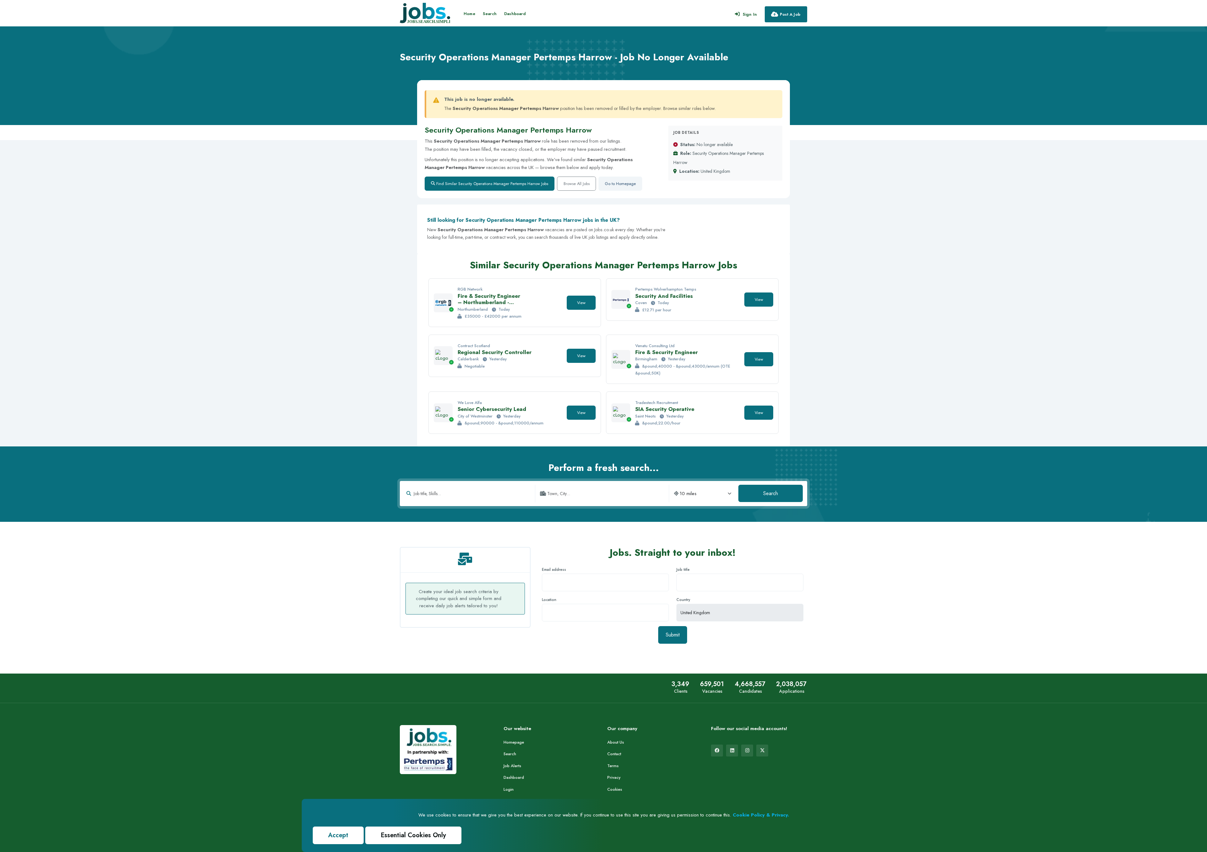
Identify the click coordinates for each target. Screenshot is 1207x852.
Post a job (790, 14)
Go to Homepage (620, 184)
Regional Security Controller (495, 352)
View (581, 303)
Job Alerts (512, 766)
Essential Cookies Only (413, 835)
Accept (338, 835)
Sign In (750, 14)
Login (509, 789)
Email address (554, 569)
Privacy (613, 777)
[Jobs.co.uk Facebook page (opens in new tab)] (717, 750)
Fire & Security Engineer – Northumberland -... (489, 299)
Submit (673, 634)
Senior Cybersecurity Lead (492, 409)
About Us (615, 742)
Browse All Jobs (577, 184)
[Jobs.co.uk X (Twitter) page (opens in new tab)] (762, 750)
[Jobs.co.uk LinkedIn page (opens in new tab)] (732, 750)
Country (683, 600)
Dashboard (515, 14)
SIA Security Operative (664, 409)
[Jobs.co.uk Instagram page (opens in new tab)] (747, 750)
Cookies (614, 789)
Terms (613, 766)
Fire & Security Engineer (666, 352)
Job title (683, 569)
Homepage (514, 742)
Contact (614, 754)
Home (469, 14)
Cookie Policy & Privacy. (761, 814)
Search (490, 14)
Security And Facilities (664, 296)
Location (549, 600)
